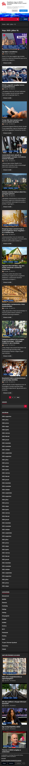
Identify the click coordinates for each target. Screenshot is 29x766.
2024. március (6, 513)
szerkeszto (6, 53)
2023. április (5, 549)
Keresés (4, 402)
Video (25, 19)
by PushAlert (4, 12)
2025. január (5, 479)
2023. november (6, 526)
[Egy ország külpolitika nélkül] (14, 716)
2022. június (5, 583)
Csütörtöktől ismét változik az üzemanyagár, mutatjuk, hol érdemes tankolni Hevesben (14, 144)
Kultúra (4, 626)
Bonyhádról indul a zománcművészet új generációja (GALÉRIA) (14, 367)
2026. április (5, 429)
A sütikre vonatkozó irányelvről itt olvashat (11, 760)
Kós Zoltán (6, 88)
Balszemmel (5, 596)
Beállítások (19, 763)
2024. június (5, 503)
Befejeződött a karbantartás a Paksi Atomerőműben (14, 294)
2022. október (6, 569)
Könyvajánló (5, 616)
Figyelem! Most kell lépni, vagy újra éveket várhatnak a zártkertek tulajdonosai (14, 255)
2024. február (6, 516)
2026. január (5, 439)
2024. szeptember (7, 493)
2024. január (5, 519)
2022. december (6, 563)
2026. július (5, 419)
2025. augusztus (6, 456)
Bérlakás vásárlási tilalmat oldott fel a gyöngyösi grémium (14, 181)
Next (18, 397)
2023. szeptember (7, 533)
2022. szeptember (7, 573)
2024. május (5, 506)
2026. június (5, 423)
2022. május (5, 586)
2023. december (6, 523)
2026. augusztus (6, 416)
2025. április (5, 469)
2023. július (5, 539)
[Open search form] (17, 19)
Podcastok (5, 632)
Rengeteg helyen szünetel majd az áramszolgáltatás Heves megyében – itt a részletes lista (14, 218)
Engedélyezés (23, 10)
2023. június (5, 543)
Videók (23, 47)
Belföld (5, 46)
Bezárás (15, 10)
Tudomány (5, 646)
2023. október (6, 529)
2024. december (6, 483)
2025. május (5, 466)
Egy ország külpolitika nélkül (11, 727)
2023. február (6, 556)
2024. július (5, 499)
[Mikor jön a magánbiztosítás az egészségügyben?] (14, 666)
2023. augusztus (6, 536)
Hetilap (4, 609)
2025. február (6, 476)
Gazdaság (16, 46)
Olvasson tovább (8, 63)
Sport (3, 639)
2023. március (6, 553)
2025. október (6, 449)
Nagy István (6, 680)
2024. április (5, 509)
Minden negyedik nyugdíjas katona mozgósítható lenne (14, 74)
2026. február (6, 436)
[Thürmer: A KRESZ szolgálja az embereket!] (14, 739)
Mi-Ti (3, 629)
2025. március (6, 473)
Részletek (3, 758)
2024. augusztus (6, 496)
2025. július (5, 459)
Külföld (5, 81)
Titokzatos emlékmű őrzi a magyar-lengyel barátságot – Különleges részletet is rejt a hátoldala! (14, 329)
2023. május (5, 546)
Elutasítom (11, 763)
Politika (5, 47)
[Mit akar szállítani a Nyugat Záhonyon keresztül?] (14, 691)
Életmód (10, 46)
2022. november (6, 566)
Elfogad (4, 763)
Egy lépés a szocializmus (14, 41)
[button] (2, 19)
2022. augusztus (6, 576)
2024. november (6, 486)
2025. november (6, 446)
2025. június (5, 463)
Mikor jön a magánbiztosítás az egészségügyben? (12, 677)
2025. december (6, 443)
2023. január (5, 559)
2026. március (6, 433)
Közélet (21, 46)
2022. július (5, 579)
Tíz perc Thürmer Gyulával (14, 47)
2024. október (6, 489)
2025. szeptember (7, 453)
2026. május (5, 426)
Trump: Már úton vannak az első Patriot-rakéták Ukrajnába (14, 109)
